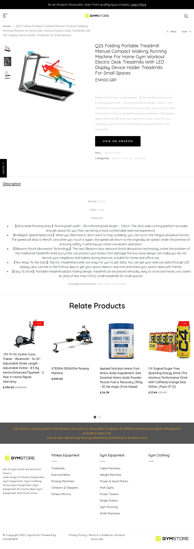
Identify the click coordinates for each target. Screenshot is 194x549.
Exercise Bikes (60, 475)
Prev (173, 32)
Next (185, 32)
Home (6, 26)
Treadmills (139, 158)
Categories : (102, 158)
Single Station (109, 500)
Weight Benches (110, 475)
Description (12, 183)
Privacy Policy (77, 535)
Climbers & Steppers (64, 487)
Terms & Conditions (100, 535)
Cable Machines (110, 468)
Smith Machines (110, 513)
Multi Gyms (107, 487)
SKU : (99, 152)
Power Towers (109, 494)
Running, (127, 158)
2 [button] (100, 417)
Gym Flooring (109, 507)
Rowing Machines (62, 481)
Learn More (138, 4)
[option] (7, 49)
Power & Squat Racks (114, 481)
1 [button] (95, 417)
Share (3, 170)
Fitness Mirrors (61, 494)
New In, (117, 158)
